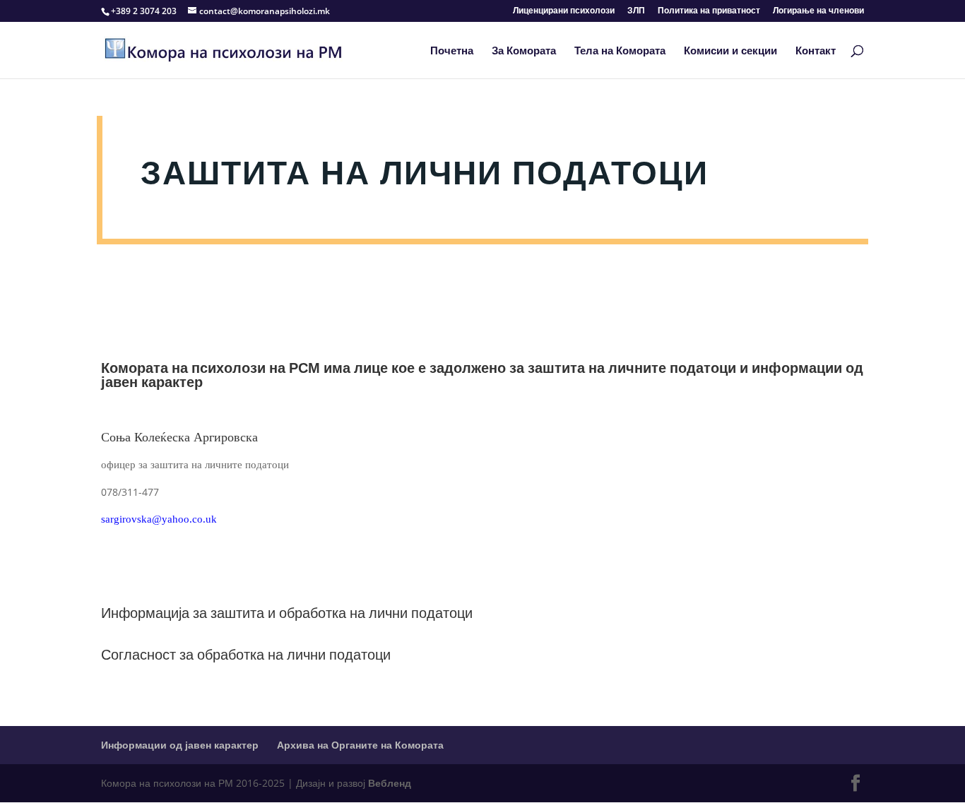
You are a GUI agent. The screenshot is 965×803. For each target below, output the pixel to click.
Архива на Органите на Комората (360, 744)
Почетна (451, 51)
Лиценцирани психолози (564, 11)
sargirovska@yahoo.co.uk (159, 519)
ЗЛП (636, 11)
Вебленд (389, 783)
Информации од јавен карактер (180, 744)
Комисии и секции (730, 51)
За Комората (524, 51)
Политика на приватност (709, 11)
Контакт (815, 51)
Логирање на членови (818, 11)
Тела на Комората (619, 51)
